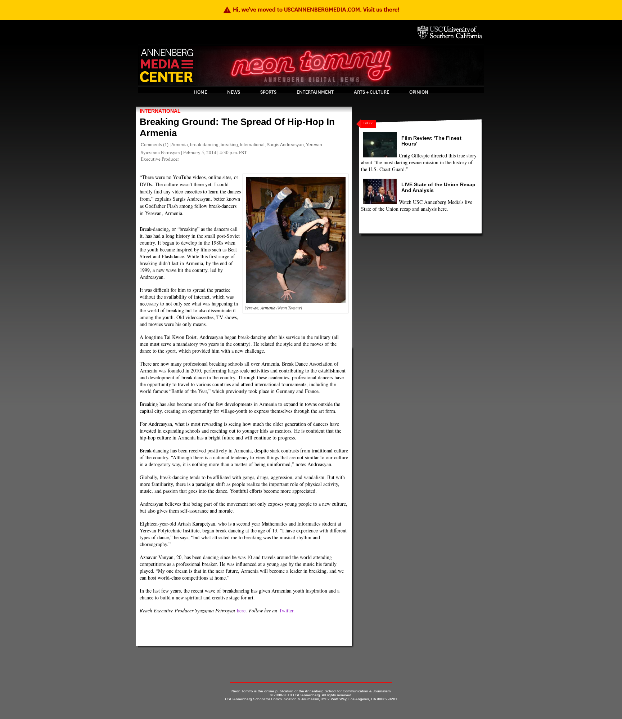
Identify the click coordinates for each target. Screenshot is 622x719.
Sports (268, 92)
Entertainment (315, 92)
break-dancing (204, 144)
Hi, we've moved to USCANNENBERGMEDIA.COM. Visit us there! (311, 9)
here (241, 610)
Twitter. (287, 610)
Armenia (179, 144)
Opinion (418, 92)
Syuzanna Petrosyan (160, 152)
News (233, 92)
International (160, 111)
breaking (229, 144)
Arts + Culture (371, 92)
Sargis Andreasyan (285, 144)
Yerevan (314, 144)
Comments (151, 144)
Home (200, 92)
